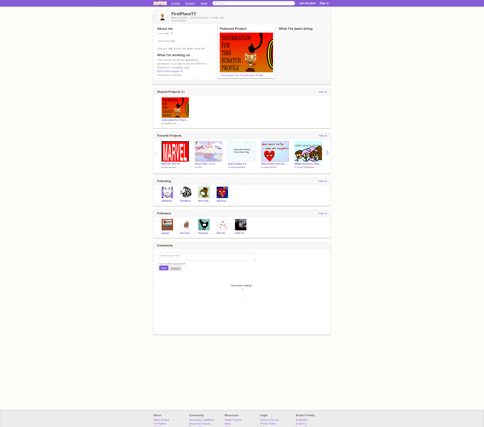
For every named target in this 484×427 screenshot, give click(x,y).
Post (163, 268)
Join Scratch (307, 3)
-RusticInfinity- (204, 233)
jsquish (165, 233)
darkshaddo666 (238, 167)
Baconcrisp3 (170, 167)
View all (322, 91)
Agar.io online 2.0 (237, 163)
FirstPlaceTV (170, 123)
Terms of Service (269, 420)
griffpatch (166, 200)
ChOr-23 (239, 233)
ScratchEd (301, 420)
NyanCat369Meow (305, 167)
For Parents (160, 423)
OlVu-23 (220, 233)
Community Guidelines (201, 420)
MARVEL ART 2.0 (170, 163)
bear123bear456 (204, 200)
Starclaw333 (186, 233)
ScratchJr (301, 423)
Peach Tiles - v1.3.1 (205, 163)
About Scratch (161, 420)
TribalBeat (185, 200)
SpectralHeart (270, 167)
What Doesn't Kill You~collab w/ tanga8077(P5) (275, 163)
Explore (190, 3)
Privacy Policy (268, 423)
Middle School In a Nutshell (308, 163)
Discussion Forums (199, 423)
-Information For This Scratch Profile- (242, 75)
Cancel (175, 268)
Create (175, 3)
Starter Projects (233, 420)
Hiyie (200, 167)
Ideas (204, 3)
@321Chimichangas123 (170, 71)
